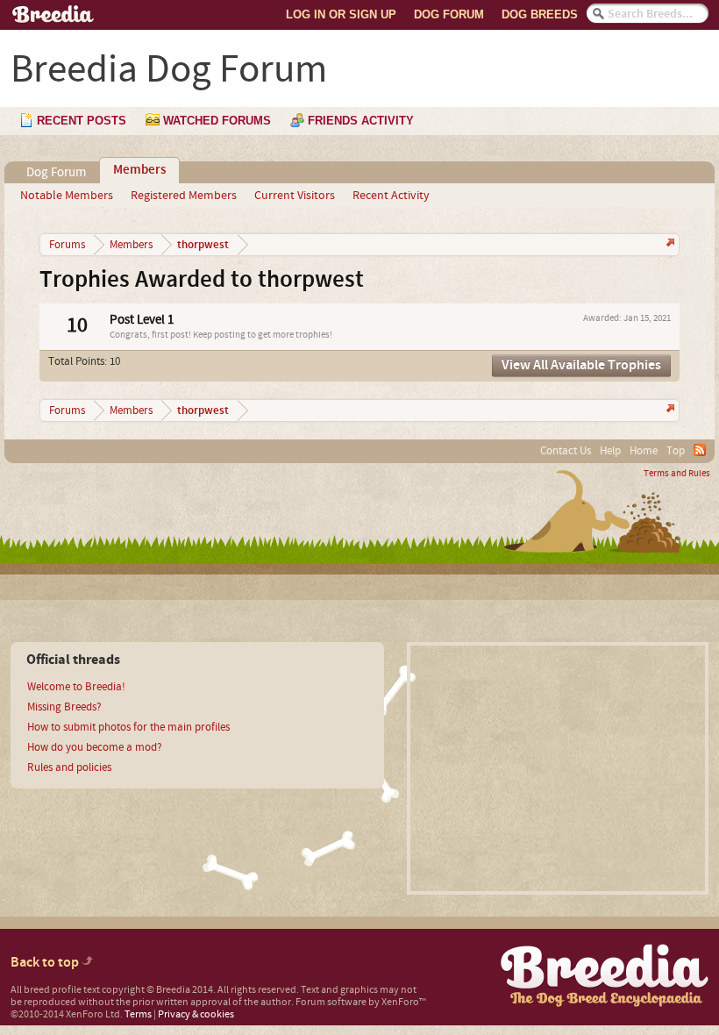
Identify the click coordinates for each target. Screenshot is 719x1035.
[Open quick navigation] (668, 244)
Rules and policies (69, 767)
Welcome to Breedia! (76, 687)
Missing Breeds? (64, 707)
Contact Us (565, 451)
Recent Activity (391, 195)
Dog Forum (449, 14)
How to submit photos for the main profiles (128, 727)
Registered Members (184, 195)
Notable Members (66, 195)
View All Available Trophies (581, 365)
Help (610, 451)
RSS (700, 450)
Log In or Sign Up (341, 14)
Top (675, 451)
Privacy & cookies (196, 1014)
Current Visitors (294, 195)
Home (644, 451)
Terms (138, 1014)
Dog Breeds (540, 14)
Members (139, 170)
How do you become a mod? (94, 747)
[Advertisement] (557, 768)
